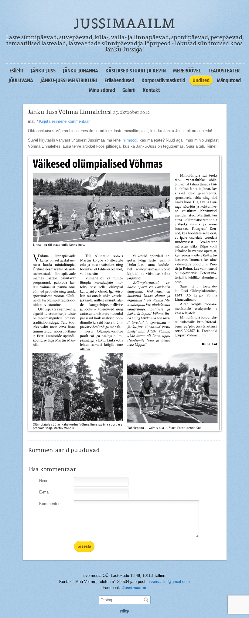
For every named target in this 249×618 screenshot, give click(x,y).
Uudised (201, 80)
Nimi (43, 480)
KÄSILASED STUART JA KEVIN (135, 70)
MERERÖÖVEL (187, 70)
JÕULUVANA (21, 80)
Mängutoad (229, 80)
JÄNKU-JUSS (43, 70)
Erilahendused (119, 80)
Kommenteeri (51, 503)
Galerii (128, 90)
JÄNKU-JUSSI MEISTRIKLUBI (68, 80)
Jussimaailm (134, 587)
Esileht (16, 70)
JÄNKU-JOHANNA (80, 70)
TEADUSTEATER (224, 70)
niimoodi (130, 140)
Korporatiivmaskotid (163, 80)
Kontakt (151, 90)
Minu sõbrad (102, 90)
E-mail (44, 492)
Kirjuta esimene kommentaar (64, 121)
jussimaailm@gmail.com (168, 581)
